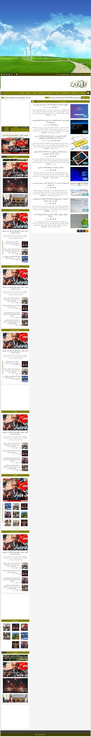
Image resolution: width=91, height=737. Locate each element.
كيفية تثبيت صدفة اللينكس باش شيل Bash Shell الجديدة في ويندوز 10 (50, 121)
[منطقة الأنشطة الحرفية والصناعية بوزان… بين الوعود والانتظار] (15, 198)
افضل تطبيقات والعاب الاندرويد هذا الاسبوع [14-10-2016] (50, 215)
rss (9, 74)
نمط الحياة (74, 93)
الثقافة (50, 125)
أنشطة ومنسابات (50, 140)
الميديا (57, 93)
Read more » (48, 115)
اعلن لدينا (79, 74)
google (12, 74)
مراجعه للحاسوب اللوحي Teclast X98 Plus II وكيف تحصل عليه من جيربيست (50, 153)
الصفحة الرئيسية (86, 74)
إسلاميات (35, 93)
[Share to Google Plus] (72, 105)
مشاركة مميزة (24, 127)
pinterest (2, 74)
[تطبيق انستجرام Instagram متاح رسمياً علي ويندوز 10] (79, 111)
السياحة (50, 107)
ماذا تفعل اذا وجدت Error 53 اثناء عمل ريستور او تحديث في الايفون (50, 184)
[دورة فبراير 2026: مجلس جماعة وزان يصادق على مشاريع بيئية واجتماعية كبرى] (15, 182)
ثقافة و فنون (49, 93)
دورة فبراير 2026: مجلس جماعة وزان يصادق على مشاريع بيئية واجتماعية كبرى (15, 186)
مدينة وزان (82, 93)
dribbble (4, 74)
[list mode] (35, 101)
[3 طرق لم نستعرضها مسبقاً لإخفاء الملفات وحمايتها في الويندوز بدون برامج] (79, 205)
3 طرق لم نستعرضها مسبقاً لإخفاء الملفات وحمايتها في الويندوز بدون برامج (51, 200)
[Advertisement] (45, 11)
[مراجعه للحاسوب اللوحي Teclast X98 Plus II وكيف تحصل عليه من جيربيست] (79, 158)
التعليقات (15, 127)
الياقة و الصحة (65, 93)
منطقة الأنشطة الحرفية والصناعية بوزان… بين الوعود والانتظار (12, 257)
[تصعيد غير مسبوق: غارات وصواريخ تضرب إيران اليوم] (15, 166)
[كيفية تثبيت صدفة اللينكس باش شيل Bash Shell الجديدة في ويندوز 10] (79, 127)
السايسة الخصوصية (65, 74)
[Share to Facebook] (76, 105)
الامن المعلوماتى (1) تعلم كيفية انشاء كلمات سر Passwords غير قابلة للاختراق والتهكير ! (50, 137)
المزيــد (22, 93)
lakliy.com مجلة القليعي (51, 734)
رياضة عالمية (42, 93)
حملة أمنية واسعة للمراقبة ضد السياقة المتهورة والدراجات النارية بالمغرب (11, 321)
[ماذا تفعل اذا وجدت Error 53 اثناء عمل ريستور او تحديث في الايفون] (79, 190)
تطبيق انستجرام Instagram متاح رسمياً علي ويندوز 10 (50, 105)
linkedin (7, 74)
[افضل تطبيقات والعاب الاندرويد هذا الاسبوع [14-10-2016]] (79, 221)
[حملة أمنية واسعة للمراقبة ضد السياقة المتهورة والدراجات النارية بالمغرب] (25, 323)
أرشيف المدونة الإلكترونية (6, 129)
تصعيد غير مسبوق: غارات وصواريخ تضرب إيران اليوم (12, 242)
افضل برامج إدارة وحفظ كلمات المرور (50, 167)
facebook (14, 74)
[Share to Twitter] (74, 105)
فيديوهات (28, 93)
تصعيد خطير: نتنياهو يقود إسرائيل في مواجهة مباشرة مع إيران (26, 97)
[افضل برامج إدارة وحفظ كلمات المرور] (79, 174)
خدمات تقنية (73, 74)
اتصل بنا (58, 74)
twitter (17, 74)
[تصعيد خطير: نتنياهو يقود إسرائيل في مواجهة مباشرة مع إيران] (15, 221)
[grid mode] (33, 101)
